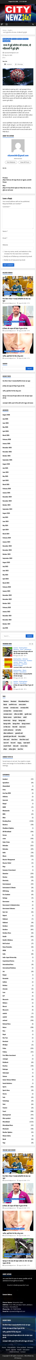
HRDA (4, 950)
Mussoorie (5, 1010)
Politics (5, 1052)
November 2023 (7, 550)
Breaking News (7, 39)
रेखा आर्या (13, 743)
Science (5, 1076)
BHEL (4, 814)
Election (5, 877)
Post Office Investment (9, 1055)
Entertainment (7, 884)
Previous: (17, 180)
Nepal (4, 1034)
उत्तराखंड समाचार (17, 711)
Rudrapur (5, 1069)
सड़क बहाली (26, 743)
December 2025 (7, 448)
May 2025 (5, 476)
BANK (4, 807)
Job (4, 971)
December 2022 (7, 595)
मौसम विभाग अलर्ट (24, 739)
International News (8, 964)
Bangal (4, 803)
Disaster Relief (7, 863)
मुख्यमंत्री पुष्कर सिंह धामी (9, 736)
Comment (6, 207)
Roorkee (5, 1066)
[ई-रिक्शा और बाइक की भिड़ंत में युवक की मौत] (18, 316)
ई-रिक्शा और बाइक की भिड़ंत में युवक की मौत (15, 328)
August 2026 (6, 415)
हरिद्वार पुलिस (12, 749)
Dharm (15, 292)
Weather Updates (18, 665)
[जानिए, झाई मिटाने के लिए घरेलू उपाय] (18, 343)
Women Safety (7, 1136)
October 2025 (6, 456)
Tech (4, 1097)
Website (5, 245)
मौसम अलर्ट (6, 739)
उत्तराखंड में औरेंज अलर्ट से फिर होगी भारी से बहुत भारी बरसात (18, 403)
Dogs (4, 866)
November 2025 (7, 452)
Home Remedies (7, 947)
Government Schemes (9, 908)
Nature (21, 662)
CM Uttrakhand (7, 831)
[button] (2, 24)
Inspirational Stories (8, 961)
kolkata (5, 982)
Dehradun (16, 649)
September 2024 (7, 509)
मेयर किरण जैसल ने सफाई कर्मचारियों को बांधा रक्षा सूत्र (16, 299)
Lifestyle (5, 989)
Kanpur (5, 975)
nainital (16, 662)
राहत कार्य (5, 743)
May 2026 (5, 427)
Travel (22, 649)
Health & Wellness (8, 940)
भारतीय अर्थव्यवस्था (8, 730)
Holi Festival (6, 943)
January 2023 (6, 591)
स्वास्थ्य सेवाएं (23, 746)
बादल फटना (22, 727)
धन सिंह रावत (6, 727)
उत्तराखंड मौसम (7, 711)
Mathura (5, 1003)
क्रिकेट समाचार (7, 717)
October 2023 (6, 554)
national (5, 1020)
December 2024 (7, 497)
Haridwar (21, 292)
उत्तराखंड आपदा (14, 708)
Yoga (4, 1143)
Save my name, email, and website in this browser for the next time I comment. (17, 253)
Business (6, 701)
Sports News (6, 1090)
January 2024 (6, 542)
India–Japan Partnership (9, 957)
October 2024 (6, 505)
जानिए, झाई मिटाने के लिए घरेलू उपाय (13, 356)
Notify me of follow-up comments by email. (18, 256)
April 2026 (6, 431)
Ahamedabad (6, 786)
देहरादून (14, 720)
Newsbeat (13, 701)
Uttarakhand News (23, 701)
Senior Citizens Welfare (9, 1080)
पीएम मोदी (14, 727)
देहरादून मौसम (16, 724)
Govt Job (5, 912)
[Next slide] (32, 644)
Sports (4, 1087)
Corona (14, 39)
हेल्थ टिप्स (20, 749)
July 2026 (5, 419)
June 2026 (6, 423)
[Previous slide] (30, 644)
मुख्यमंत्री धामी (19, 733)
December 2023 (7, 546)
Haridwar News (7, 933)
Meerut (5, 1006)
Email (5, 238)
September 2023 (7, 558)
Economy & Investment (9, 870)
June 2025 (5, 472)
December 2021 (7, 616)
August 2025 (6, 464)
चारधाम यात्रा (6, 720)
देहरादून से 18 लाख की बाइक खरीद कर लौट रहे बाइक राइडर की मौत (7, 652)
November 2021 (7, 620)
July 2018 (5, 628)
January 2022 (6, 611)
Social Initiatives (7, 1083)
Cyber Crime (6, 842)
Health (19, 39)
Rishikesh (25, 39)
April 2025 (6, 480)
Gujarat (5, 915)
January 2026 (6, 443)
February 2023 (7, 587)
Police (4, 1048)
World (5, 704)
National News (7, 1024)
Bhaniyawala (6, 811)
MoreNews (28, 1356)
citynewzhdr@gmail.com (11, 52)
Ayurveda (7, 351)
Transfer (5, 1108)
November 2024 (7, 501)
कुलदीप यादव (28, 714)
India (4, 954)
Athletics (5, 797)
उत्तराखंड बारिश (24, 708)
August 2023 (6, 562)
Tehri (25, 662)
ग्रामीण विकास (17, 717)
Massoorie (5, 999)
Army (4, 790)
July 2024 (5, 517)
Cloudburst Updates (8, 828)
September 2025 (7, 460)
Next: (17, 187)
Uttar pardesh (6, 1118)
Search (5, 364)
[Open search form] (33, 24)
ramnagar (5, 1059)
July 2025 (5, 468)
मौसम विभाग (14, 739)
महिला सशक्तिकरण (8, 733)
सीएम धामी (15, 746)
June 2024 (5, 521)
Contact (23, 1352)
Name (5, 231)
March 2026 (6, 435)
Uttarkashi (24, 663)
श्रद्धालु (19, 743)
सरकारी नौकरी (7, 746)
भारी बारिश (18, 730)
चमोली (24, 717)
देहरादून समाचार (26, 724)
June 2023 (5, 570)
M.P (4, 996)
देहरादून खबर (22, 720)
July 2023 (5, 566)
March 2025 (6, 484)
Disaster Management (9, 859)
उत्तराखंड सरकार (7, 714)
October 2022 (6, 603)
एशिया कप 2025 (18, 714)
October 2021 (6, 624)
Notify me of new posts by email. (14, 260)
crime (4, 838)
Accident (6, 321)
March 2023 (6, 583)
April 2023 (6, 579)
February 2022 (7, 607)
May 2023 (5, 575)
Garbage (5, 898)
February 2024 (7, 538)
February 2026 (7, 439)
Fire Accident (6, 894)
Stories (5, 1094)
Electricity (5, 880)
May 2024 (5, 525)
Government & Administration (11, 905)
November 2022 (7, 599)
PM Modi (5, 1045)
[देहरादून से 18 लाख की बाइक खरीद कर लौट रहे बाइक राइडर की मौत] (18, 1248)
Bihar (4, 818)
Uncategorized (7, 1115)
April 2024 (6, 529)
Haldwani (5, 919)
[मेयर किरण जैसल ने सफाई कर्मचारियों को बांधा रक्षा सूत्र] (18, 286)
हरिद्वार (5, 749)
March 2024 (6, 534)
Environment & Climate (20, 660)
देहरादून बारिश (7, 724)
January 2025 (6, 493)
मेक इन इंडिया (21, 736)
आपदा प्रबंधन (22, 704)
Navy (4, 1031)
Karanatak (5, 978)
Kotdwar (5, 985)
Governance (6, 901)
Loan (4, 992)
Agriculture (6, 783)
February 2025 (7, 488)
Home (4, 1347)
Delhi (4, 852)
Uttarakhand (6, 41)
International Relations (9, 968)
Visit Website (11, 162)
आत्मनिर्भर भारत (13, 704)
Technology (6, 1101)
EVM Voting (6, 891)
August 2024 (6, 513)
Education (5, 873)
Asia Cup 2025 (7, 793)
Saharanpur (6, 1073)
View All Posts (24, 162)
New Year (5, 1038)
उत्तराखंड (5, 708)
